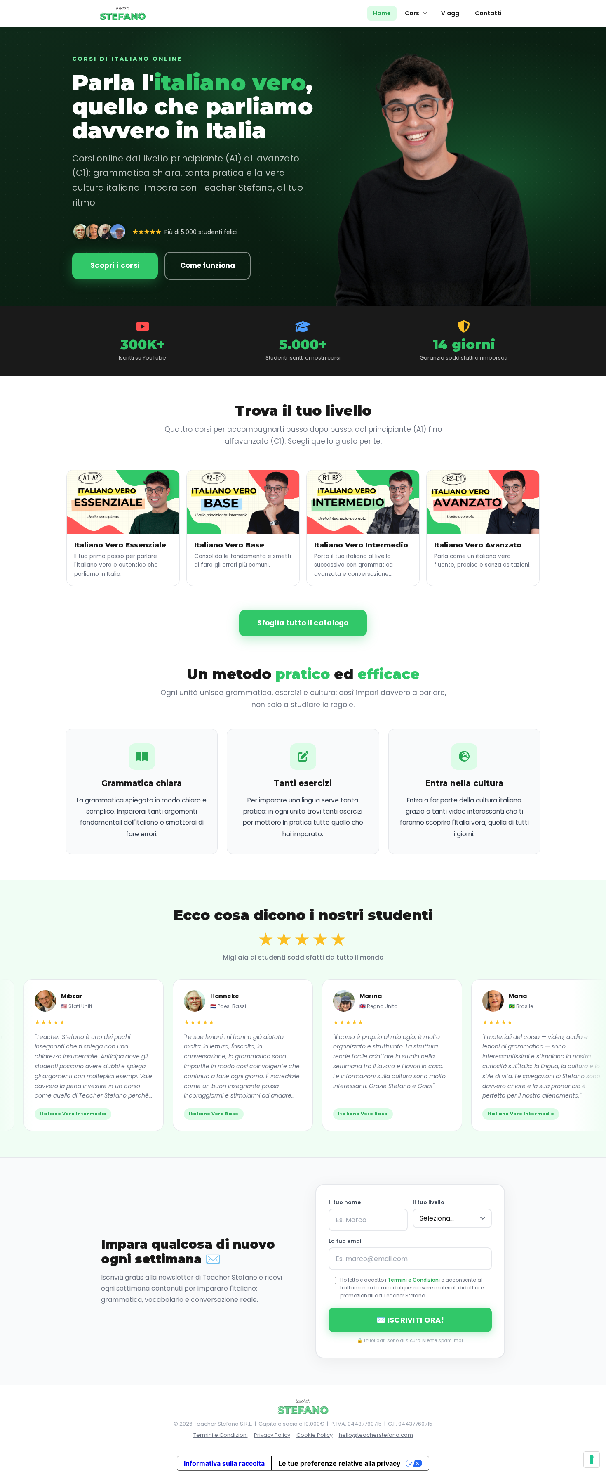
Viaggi (451, 13)
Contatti (488, 13)
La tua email (346, 1241)
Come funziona (207, 265)
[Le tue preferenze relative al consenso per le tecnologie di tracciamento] (591, 1459)
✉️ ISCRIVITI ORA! (410, 1320)
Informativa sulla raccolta (224, 1463)
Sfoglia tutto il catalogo (303, 623)
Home (382, 13)
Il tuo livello (428, 1202)
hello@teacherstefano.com (376, 1435)
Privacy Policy (272, 1435)
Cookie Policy (314, 1435)
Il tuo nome (345, 1202)
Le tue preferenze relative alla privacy (339, 1463)
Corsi (413, 13)
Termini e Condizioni (414, 1279)
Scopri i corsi (115, 265)
